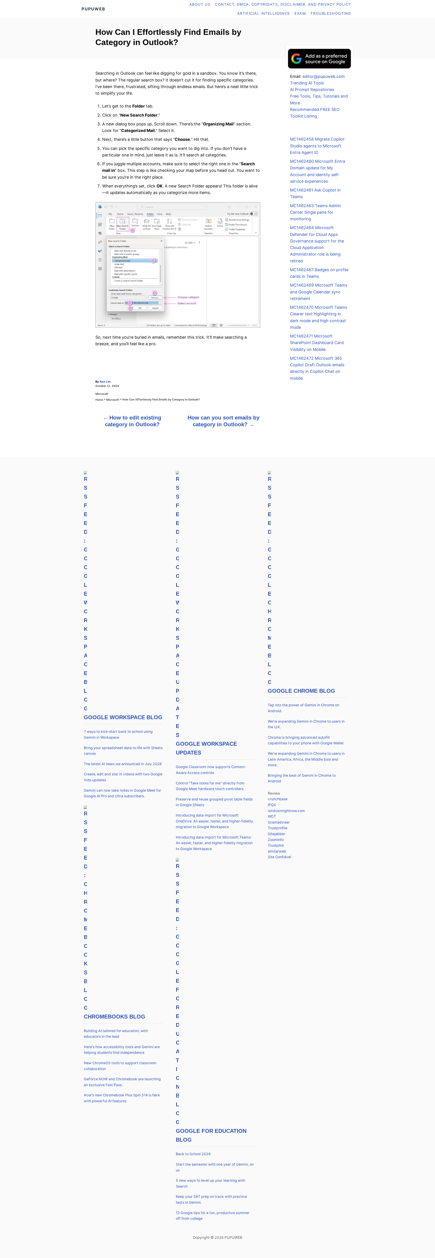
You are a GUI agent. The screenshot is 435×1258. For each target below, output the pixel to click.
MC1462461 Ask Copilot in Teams (315, 193)
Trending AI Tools (307, 83)
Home (99, 399)
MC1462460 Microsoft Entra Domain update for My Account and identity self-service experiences (317, 171)
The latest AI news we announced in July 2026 (123, 764)
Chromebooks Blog (114, 1017)
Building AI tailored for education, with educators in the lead (116, 1034)
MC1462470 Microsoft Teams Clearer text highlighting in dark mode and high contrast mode (318, 317)
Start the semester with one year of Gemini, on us (215, 1167)
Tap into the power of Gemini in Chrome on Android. (303, 708)
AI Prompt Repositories (312, 89)
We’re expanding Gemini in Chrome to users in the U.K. (306, 724)
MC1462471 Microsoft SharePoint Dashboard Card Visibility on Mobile (317, 343)
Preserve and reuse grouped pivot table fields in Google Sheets (214, 802)
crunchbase (278, 799)
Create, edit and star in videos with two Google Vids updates (123, 777)
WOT (272, 816)
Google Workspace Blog (123, 717)
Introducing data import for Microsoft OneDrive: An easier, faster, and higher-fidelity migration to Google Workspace (214, 821)
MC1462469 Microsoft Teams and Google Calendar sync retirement (318, 292)
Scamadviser (279, 822)
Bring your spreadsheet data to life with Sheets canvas (123, 751)
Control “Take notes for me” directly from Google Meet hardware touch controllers (210, 786)
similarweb (277, 851)
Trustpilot (276, 845)
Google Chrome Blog (301, 691)
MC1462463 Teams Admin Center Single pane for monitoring (315, 212)
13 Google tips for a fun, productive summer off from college (212, 1216)
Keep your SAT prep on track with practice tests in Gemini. (211, 1199)
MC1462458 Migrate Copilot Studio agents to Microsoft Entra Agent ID (317, 146)
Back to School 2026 (193, 1154)
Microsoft (101, 393)
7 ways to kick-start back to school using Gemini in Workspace (118, 734)
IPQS (272, 805)
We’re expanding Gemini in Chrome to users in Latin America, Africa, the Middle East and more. (306, 759)
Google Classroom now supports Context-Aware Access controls (211, 770)
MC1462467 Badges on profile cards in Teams (319, 273)
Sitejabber (276, 834)
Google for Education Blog (211, 1135)
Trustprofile (277, 828)
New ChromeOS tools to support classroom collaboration (120, 1066)
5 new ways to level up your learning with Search (210, 1183)
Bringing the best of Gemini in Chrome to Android (302, 778)
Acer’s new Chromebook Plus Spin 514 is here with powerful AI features (122, 1098)
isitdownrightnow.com (286, 811)
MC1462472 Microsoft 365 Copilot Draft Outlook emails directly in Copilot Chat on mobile (317, 368)
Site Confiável (279, 857)
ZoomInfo (276, 840)
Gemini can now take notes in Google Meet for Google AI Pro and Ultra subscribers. (122, 793)
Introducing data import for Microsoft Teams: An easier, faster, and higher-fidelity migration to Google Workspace (214, 843)
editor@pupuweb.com (323, 76)
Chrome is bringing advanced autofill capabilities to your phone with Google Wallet (306, 740)
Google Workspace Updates (206, 748)
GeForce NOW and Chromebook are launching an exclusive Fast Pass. (122, 1082)
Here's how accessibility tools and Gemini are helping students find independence (122, 1050)
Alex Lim (105, 381)
